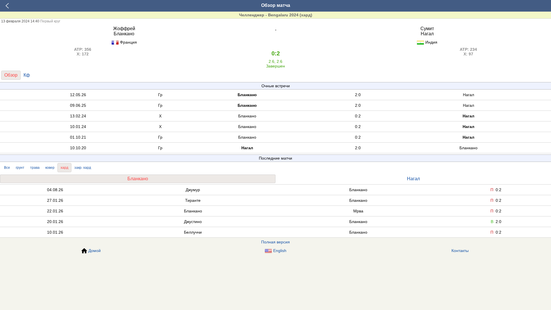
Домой (94, 250)
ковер (50, 168)
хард (64, 168)
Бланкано (137, 178)
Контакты (460, 250)
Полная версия (275, 242)
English (279, 250)
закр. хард (82, 168)
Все (7, 168)
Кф (27, 75)
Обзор (11, 75)
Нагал (413, 178)
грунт (20, 168)
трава (35, 168)
